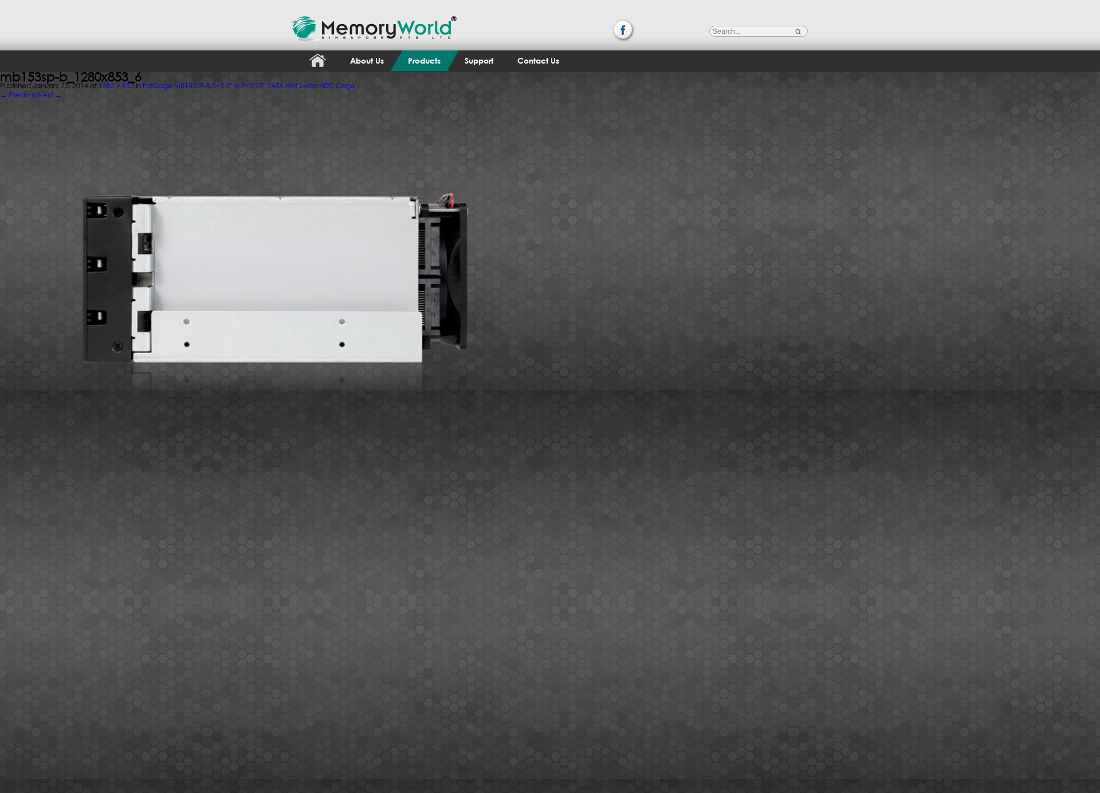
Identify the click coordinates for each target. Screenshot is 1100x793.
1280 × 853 (116, 85)
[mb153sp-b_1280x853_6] (275, 97)
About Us (367, 60)
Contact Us (538, 60)
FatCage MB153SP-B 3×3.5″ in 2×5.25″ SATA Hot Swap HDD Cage (249, 85)
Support (479, 60)
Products (424, 60)
